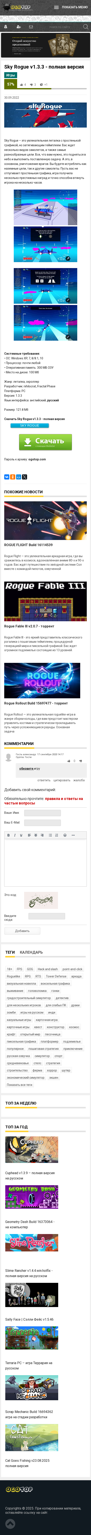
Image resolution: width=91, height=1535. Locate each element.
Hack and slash (48, 969)
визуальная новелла (21, 983)
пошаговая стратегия (44, 1048)
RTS (38, 976)
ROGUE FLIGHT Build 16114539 (28, 545)
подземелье (72, 1041)
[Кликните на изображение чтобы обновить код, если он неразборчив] (41, 908)
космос (74, 1027)
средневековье (18, 1063)
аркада (76, 976)
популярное (15, 1048)
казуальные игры (19, 1020)
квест (38, 1027)
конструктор (55, 1027)
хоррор (52, 1070)
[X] (24, 476)
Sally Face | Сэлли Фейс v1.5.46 (29, 1319)
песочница (52, 1034)
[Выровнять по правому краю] (42, 835)
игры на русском (32, 1012)
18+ (9, 969)
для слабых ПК (56, 1005)
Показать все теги (19, 1085)
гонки (55, 990)
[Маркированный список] (50, 835)
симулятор (42, 1056)
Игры (10, 75)
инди (51, 1012)
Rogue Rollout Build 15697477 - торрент (36, 703)
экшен (53, 1077)
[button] (70, 761)
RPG (28, 976)
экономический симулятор (25, 1077)
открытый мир (30, 1034)
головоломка (37, 990)
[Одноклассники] (12, 476)
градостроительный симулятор (29, 998)
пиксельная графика (21, 1041)
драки (75, 1005)
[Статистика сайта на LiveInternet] (14, 1501)
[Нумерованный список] (57, 835)
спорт (58, 1056)
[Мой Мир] (18, 476)
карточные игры (18, 1027)
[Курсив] (15, 835)
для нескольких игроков (24, 1005)
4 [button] (25, 84)
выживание (15, 990)
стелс (37, 1063)
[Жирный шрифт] (8, 835)
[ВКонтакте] (6, 476)
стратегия (53, 1063)
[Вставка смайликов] (65, 835)
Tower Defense (56, 976)
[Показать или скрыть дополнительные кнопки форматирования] (73, 835)
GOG (30, 969)
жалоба (79, 780)
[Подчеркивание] (21, 835)
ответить (44, 780)
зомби (11, 1012)
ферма (37, 1070)
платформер (49, 1041)
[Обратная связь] (31, 27)
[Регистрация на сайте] (18, 27)
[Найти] (86, 27)
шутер (66, 1070)
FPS (19, 969)
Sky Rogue (29, 425)
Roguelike (13, 976)
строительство (17, 1070)
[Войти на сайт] (6, 27)
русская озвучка (18, 1056)
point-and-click (72, 969)
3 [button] (35, 84)
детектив (62, 998)
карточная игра (47, 1020)
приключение (73, 1048)
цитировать (62, 780)
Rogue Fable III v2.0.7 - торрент (29, 626)
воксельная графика (55, 983)
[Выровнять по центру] (36, 835)
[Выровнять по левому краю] (29, 835)
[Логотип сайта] (17, 7)
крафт (11, 1034)
